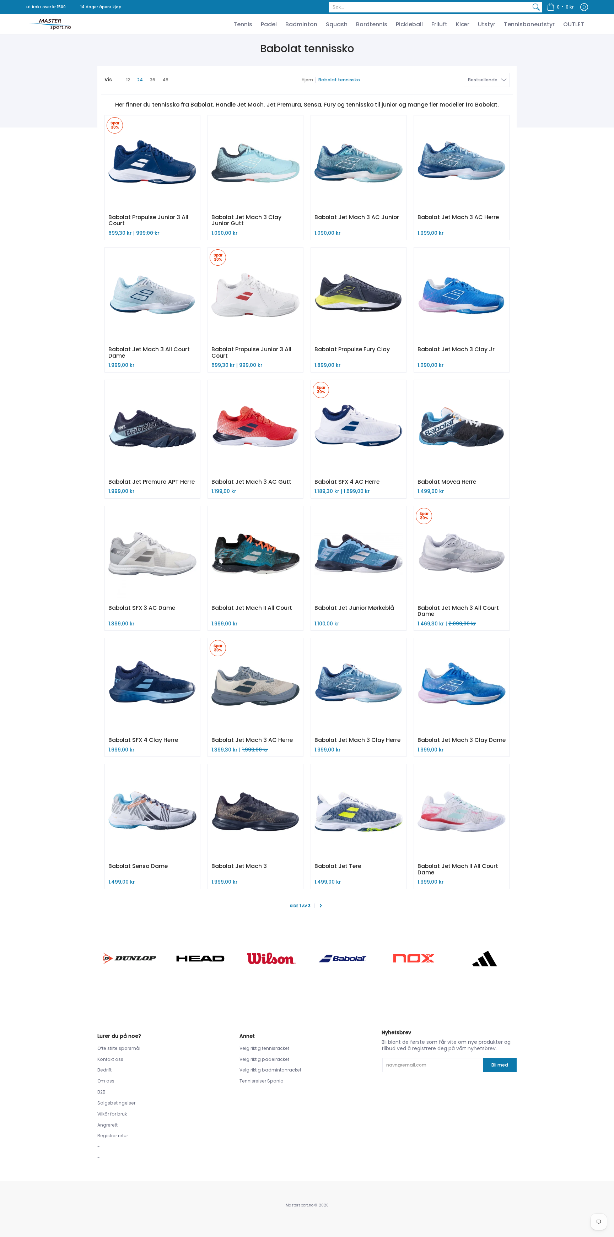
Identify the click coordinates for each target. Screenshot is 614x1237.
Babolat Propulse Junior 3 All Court (148, 220)
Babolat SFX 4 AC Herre (346, 482)
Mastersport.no (299, 1205)
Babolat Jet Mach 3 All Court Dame (149, 352)
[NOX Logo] (414, 958)
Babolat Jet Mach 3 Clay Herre (357, 740)
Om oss (105, 1081)
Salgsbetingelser (116, 1103)
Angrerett (107, 1125)
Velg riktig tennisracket (264, 1048)
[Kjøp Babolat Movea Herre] (462, 428)
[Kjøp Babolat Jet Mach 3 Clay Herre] (358, 686)
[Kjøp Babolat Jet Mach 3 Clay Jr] (462, 295)
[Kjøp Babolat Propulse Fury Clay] (358, 295)
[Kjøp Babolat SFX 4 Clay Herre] (152, 686)
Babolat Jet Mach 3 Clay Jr (456, 349)
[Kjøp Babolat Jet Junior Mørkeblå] (358, 554)
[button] (560, 7)
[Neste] (320, 906)
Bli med (499, 1065)
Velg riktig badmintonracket (270, 1070)
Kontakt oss (110, 1059)
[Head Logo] (200, 958)
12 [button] (128, 80)
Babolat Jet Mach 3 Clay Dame (462, 740)
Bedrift (104, 1070)
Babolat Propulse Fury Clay (352, 349)
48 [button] (165, 80)
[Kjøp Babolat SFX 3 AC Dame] (152, 554)
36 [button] (152, 80)
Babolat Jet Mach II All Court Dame (458, 869)
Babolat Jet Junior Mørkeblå (354, 608)
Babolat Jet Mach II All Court (251, 608)
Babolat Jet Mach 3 (239, 866)
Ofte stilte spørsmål (118, 1048)
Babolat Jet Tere (337, 866)
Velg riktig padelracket (264, 1059)
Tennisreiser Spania (261, 1081)
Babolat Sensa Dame (138, 866)
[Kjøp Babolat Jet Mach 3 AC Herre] (462, 163)
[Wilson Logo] (271, 958)
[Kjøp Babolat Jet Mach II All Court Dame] (462, 812)
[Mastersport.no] (49, 24)
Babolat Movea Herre (447, 482)
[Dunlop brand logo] (129, 958)
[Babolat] (343, 958)
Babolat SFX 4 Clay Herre (143, 740)
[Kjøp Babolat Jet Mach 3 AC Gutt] (255, 428)
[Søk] (536, 7)
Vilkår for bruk (112, 1114)
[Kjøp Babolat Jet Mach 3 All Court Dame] (152, 295)
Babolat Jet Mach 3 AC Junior (356, 217)
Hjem (307, 80)
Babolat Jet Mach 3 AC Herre (458, 217)
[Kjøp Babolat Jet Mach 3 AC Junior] (358, 163)
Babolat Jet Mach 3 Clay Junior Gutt (246, 220)
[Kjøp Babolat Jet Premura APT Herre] (152, 428)
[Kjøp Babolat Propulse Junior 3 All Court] (152, 163)
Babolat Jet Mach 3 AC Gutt (251, 482)
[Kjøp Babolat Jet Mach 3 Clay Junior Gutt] (255, 163)
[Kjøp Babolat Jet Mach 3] (255, 812)
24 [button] (140, 80)
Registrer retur (112, 1136)
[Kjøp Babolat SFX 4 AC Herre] (358, 428)
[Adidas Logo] (485, 958)
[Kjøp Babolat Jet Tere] (358, 812)
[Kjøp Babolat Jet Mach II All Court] (255, 554)
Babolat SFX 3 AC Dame (141, 608)
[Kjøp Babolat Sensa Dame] (152, 812)
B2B (101, 1092)
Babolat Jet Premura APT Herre (151, 482)
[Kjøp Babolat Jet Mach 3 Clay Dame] (462, 686)
